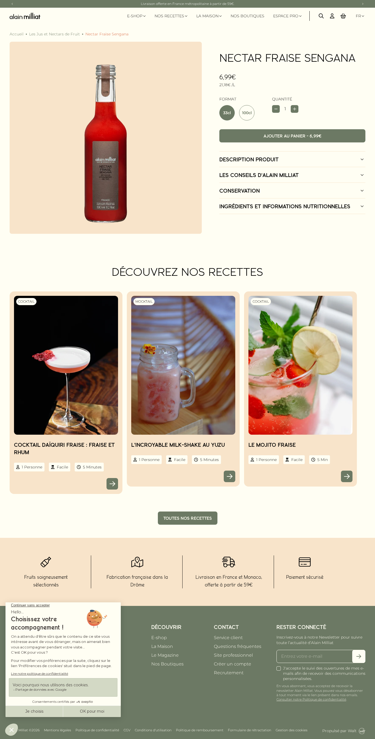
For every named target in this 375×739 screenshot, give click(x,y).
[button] (343, 16)
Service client (228, 637)
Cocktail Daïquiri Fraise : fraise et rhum (64, 448)
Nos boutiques (247, 15)
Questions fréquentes (237, 646)
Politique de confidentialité (97, 730)
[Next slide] (362, 4)
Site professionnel (233, 655)
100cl (247, 112)
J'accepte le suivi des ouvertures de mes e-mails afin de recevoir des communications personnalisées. (324, 673)
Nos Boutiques (167, 664)
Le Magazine (165, 655)
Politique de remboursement (199, 730)
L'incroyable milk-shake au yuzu (178, 444)
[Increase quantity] (294, 109)
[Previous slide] (12, 4)
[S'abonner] (358, 656)
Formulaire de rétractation (249, 730)
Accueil (17, 34)
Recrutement (229, 672)
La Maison (162, 646)
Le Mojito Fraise (272, 444)
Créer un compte (232, 664)
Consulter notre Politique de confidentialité (311, 699)
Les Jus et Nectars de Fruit (54, 34)
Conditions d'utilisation (153, 730)
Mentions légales (57, 730)
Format (227, 99)
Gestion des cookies (291, 730)
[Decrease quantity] (276, 109)
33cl (227, 112)
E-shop (159, 637)
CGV (127, 730)
